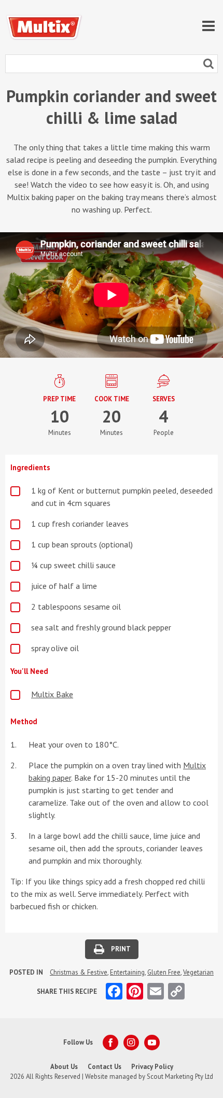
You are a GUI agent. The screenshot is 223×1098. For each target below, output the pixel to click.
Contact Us (104, 1066)
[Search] (208, 63)
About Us (64, 1066)
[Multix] (44, 27)
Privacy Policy (152, 1066)
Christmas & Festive (78, 972)
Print (121, 949)
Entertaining (127, 972)
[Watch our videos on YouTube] (152, 1042)
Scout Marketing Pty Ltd (180, 1076)
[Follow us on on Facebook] (110, 1042)
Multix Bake (52, 694)
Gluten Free (163, 972)
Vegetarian (198, 972)
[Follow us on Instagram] (131, 1042)
